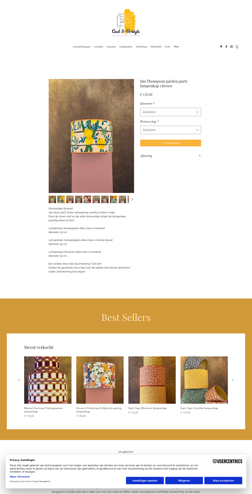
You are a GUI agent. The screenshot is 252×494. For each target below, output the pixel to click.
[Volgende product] (233, 380)
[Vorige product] (19, 380)
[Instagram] (231, 46)
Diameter (147, 103)
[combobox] (170, 112)
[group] (126, 387)
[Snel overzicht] (47, 380)
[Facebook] (226, 46)
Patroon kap (149, 121)
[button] (237, 46)
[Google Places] (221, 46)
